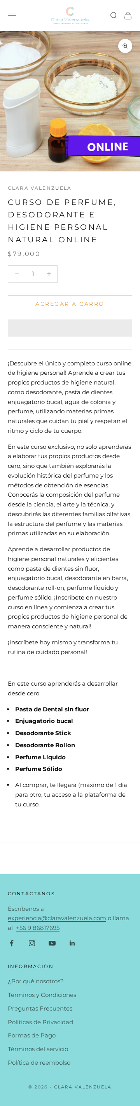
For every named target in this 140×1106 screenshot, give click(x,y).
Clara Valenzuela (40, 188)
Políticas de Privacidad (40, 1022)
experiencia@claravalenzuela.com (57, 918)
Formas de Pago (32, 1035)
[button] (70, 328)
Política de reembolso (39, 1062)
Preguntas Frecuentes (40, 1008)
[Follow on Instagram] (32, 943)
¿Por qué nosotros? (36, 981)
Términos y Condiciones (42, 994)
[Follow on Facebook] (12, 943)
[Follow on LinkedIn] (72, 943)
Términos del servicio (38, 1049)
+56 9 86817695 (38, 927)
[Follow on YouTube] (52, 943)
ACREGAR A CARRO (70, 303)
